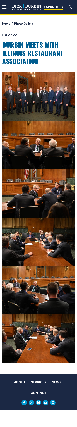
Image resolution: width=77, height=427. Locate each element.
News (6, 23)
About (20, 382)
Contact (39, 393)
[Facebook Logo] (24, 402)
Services (39, 382)
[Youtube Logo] (45, 402)
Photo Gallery (24, 23)
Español (51, 7)
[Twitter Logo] (31, 402)
